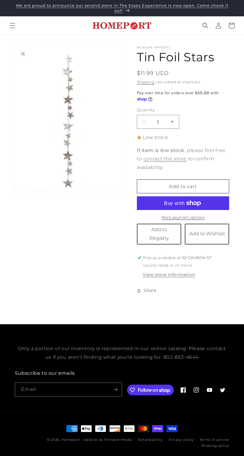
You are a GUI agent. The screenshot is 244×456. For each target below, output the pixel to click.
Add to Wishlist (207, 233)
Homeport (71, 440)
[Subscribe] (115, 390)
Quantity (146, 109)
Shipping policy (215, 446)
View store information (169, 274)
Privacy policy (181, 440)
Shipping (145, 82)
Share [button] (150, 290)
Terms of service (214, 440)
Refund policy (150, 440)
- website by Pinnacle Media (106, 440)
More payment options (183, 217)
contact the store (165, 159)
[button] (12, 25)
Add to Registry (159, 234)
